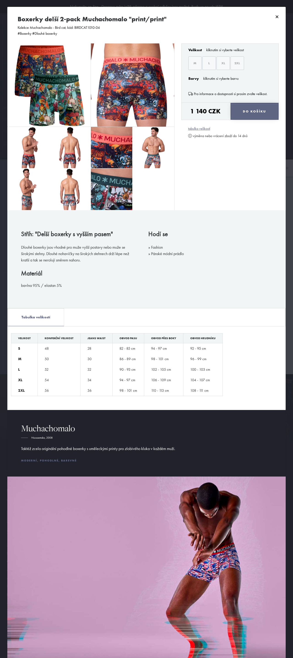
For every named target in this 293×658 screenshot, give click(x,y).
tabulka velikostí (199, 129)
